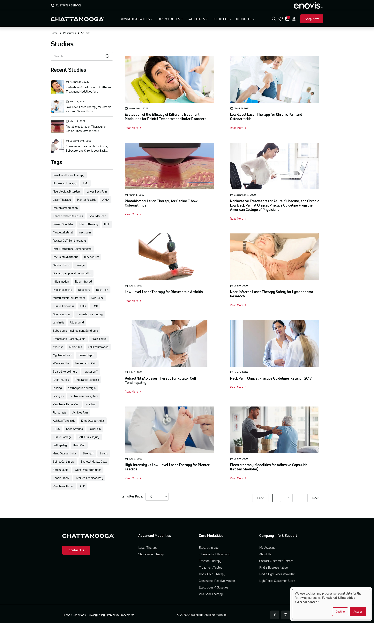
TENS (56, 428)
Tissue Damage (62, 437)
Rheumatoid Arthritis (65, 257)
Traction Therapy (210, 561)
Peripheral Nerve (63, 486)
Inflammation (61, 281)
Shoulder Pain (97, 216)
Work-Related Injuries (88, 469)
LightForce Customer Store (277, 581)
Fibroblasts (59, 412)
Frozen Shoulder (63, 224)
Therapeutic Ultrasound (214, 554)
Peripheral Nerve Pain (66, 404)
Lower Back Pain (97, 191)
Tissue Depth (86, 355)
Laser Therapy (62, 199)
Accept (358, 611)
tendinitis (58, 322)
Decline (340, 611)
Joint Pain (95, 428)
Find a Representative (273, 567)
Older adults (91, 257)
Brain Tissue (99, 338)
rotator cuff (91, 371)
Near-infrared (83, 281)
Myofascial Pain (62, 355)
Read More (131, 127)
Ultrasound (77, 322)
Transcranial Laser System (69, 338)
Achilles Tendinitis (64, 420)
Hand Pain (79, 445)
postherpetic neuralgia (82, 388)
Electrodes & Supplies (213, 587)
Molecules (75, 347)
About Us (265, 554)
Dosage (80, 265)
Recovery (84, 289)
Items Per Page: (132, 496)
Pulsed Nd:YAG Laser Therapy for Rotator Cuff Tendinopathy (160, 380)
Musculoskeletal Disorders (69, 298)
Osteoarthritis (61, 265)
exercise (58, 347)
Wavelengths (61, 363)
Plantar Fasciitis (86, 199)
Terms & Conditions (74, 615)
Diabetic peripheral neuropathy (72, 273)
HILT (107, 224)
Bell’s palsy (60, 445)
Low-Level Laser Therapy (68, 175)
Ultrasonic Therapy (65, 183)
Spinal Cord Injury (64, 461)
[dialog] (331, 604)
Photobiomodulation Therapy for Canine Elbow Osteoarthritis (161, 203)
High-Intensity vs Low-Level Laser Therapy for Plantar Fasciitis (167, 467)
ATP (82, 486)
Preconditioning (62, 289)
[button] (273, 19)
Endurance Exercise (87, 379)
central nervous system (84, 396)
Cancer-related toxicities (68, 216)
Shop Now (312, 19)
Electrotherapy (88, 224)
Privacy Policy (96, 615)
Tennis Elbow (61, 478)
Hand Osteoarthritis (64, 453)
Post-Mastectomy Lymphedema (72, 248)
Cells (83, 306)
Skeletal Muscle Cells (94, 461)
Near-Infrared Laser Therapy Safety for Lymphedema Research (271, 294)
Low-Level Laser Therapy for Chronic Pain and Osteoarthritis (266, 116)
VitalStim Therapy (211, 594)
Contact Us (76, 550)
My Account (267, 548)
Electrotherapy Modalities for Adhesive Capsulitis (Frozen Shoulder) (268, 467)
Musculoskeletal (63, 232)
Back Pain (102, 289)
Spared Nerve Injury (65, 371)
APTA (105, 199)
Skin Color (97, 298)
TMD (95, 306)
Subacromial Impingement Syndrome (75, 330)
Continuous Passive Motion (217, 581)
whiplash (91, 404)
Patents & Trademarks (120, 615)
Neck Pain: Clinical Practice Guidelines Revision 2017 (271, 378)
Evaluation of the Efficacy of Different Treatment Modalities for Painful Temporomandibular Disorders (165, 116)
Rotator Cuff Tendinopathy (69, 240)
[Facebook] (274, 615)
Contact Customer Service (276, 561)
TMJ (85, 183)
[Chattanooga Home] (77, 19)
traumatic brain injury (90, 314)
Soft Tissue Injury (88, 437)
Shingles (58, 396)
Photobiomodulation (65, 207)
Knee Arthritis (74, 428)
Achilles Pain (80, 412)
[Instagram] (285, 615)
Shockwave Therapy (151, 554)
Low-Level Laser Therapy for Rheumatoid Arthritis (164, 292)
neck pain (85, 232)
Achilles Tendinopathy (89, 478)
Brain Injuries (61, 379)
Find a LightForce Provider (277, 574)
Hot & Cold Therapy (212, 574)
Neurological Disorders (66, 191)
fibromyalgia (60, 469)
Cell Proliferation (98, 347)
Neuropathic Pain (85, 363)
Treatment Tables (210, 567)
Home (54, 33)
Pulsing (57, 388)
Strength (88, 453)
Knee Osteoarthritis (92, 420)
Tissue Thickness (63, 306)
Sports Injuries (61, 314)
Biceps (104, 453)
